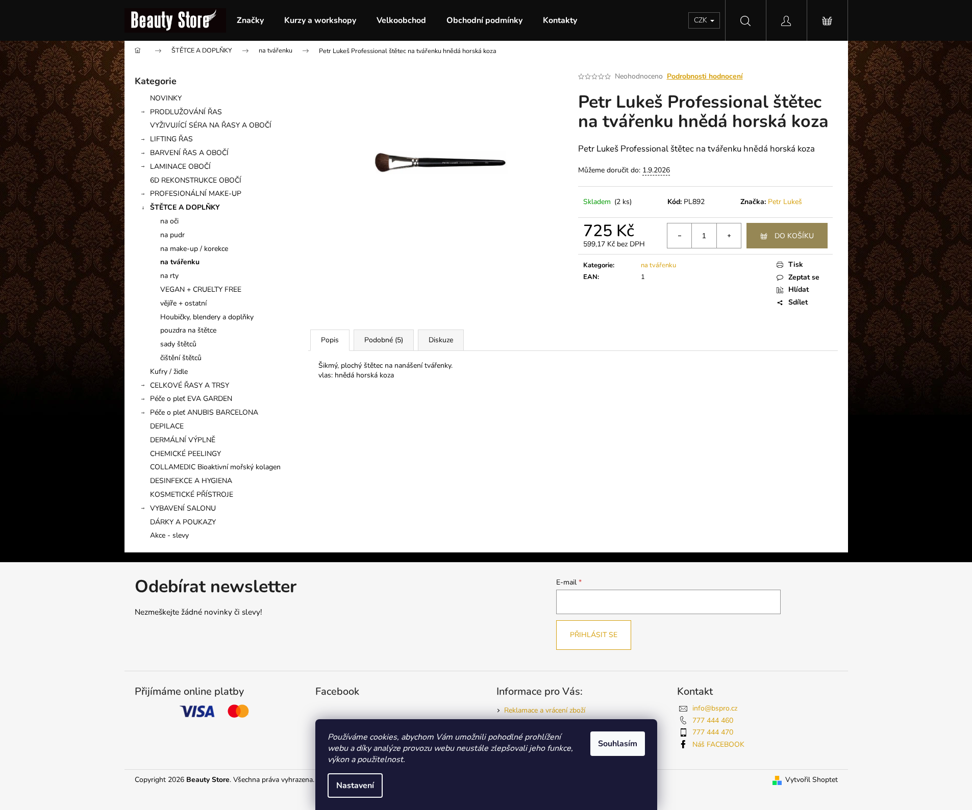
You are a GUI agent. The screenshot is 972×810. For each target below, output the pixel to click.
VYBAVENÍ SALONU (183, 508)
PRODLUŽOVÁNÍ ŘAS (186, 112)
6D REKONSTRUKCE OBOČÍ (195, 180)
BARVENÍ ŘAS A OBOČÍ (189, 153)
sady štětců (178, 344)
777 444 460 (712, 720)
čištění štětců (181, 358)
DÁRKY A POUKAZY (183, 522)
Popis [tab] (330, 340)
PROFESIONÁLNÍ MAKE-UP (195, 193)
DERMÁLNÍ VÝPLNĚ (182, 440)
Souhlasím (617, 743)
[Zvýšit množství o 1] (728, 235)
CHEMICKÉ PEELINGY (185, 454)
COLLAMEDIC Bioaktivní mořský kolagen (215, 467)
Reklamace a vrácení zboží (544, 710)
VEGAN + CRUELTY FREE (200, 289)
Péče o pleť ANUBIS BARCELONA (204, 412)
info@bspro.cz (714, 708)
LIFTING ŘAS (171, 139)
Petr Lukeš (785, 202)
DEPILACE (167, 426)
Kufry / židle (169, 371)
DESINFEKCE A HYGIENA (191, 481)
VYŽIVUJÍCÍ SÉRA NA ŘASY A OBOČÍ (210, 125)
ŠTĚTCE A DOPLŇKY (185, 207)
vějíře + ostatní (183, 303)
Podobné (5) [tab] (383, 340)
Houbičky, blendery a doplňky (207, 317)
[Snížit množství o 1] (679, 235)
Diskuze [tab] (441, 340)
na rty (169, 276)
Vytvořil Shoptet (811, 779)
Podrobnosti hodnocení (705, 76)
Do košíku (794, 236)
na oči (169, 221)
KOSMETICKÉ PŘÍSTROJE (191, 494)
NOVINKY (166, 98)
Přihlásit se (593, 635)
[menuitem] (250, 20)
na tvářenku (180, 262)
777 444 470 (712, 732)
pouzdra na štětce (188, 330)
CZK (701, 20)
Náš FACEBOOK (718, 744)
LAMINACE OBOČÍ (180, 166)
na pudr (172, 235)
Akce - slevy (169, 535)
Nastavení (355, 785)
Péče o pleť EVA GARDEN (191, 398)
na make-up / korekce (194, 249)
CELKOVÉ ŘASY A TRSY (189, 385)
